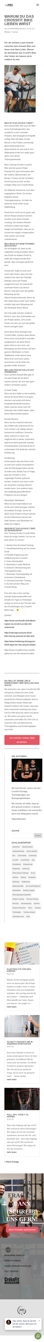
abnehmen (16, 847)
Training (14, 32)
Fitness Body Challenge (20, 873)
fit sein (33, 873)
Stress (30, 908)
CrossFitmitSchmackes (16, 29)
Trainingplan (17, 912)
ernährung (25, 869)
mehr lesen (11, 1007)
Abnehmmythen (27, 847)
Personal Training (32, 899)
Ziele (28, 916)
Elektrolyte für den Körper (19, 970)
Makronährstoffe (18, 886)
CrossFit (15, 860)
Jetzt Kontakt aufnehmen (22, 1229)
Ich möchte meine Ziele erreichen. (22, 740)
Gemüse (15, 877)
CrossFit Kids (25, 860)
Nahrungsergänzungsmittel (22, 895)
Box (14, 855)
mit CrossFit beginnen (33, 886)
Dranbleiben (17, 864)
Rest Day (16, 903)
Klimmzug (16, 882)
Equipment (16, 869)
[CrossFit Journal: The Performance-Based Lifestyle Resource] (12, 1283)
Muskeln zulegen (28, 890)
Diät (33, 860)
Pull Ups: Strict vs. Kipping (18, 1116)
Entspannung (27, 864)
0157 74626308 (11, 1271)
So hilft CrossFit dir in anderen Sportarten (20, 1043)
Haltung (23, 877)
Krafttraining (26, 882)
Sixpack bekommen (19, 908)
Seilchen (37, 903)
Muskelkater (17, 890)
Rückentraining (26, 903)
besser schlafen (32, 851)
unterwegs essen (18, 916)
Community (32, 855)
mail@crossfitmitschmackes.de (17, 1266)
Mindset (7, 32)
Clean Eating (22, 855)
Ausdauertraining (18, 851)
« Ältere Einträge (11, 1162)
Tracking (37, 908)
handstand (31, 877)
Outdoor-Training (18, 899)
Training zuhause (29, 912)
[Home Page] (9, 5)
